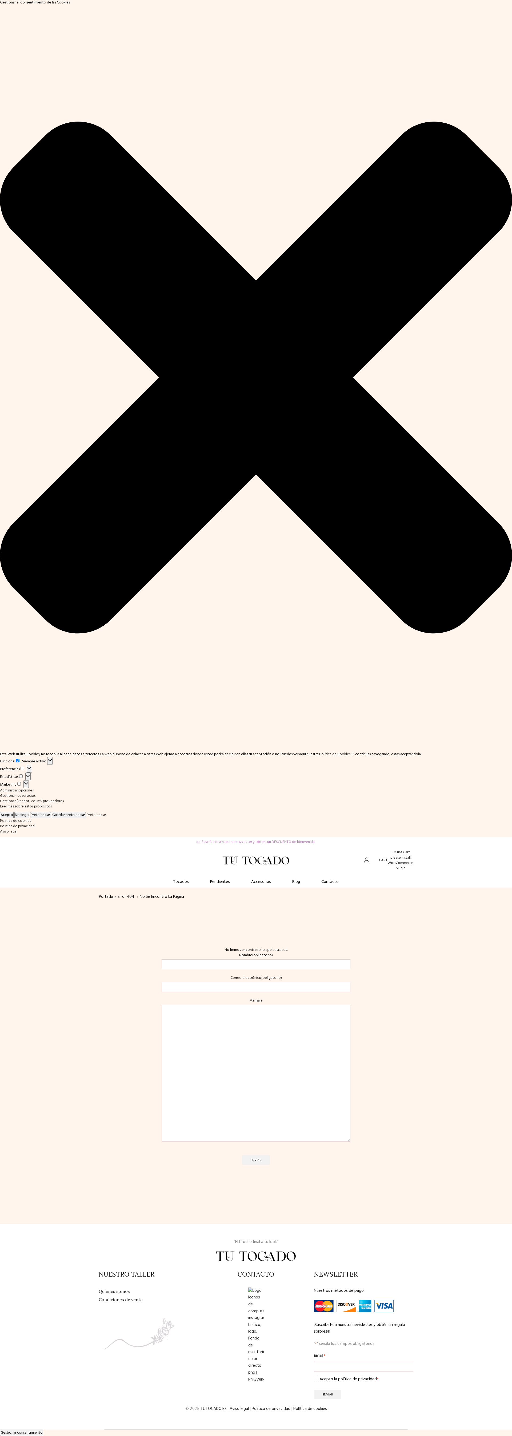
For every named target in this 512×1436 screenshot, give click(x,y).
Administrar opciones (17, 790)
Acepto (7, 815)
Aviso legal (8, 831)
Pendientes (220, 882)
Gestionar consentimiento (22, 1433)
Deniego (22, 815)
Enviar (256, 1160)
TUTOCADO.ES (214, 1408)
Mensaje (256, 1000)
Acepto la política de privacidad (349, 1379)
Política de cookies (15, 821)
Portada (106, 897)
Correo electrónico (256, 978)
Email (319, 1356)
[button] (256, 378)
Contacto (330, 882)
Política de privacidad (17, 826)
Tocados (181, 882)
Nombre (256, 955)
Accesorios (261, 882)
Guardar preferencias (68, 815)
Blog (296, 882)
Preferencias (40, 815)
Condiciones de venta (121, 1299)
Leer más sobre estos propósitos (26, 806)
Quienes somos (114, 1291)
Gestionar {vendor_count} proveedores (32, 801)
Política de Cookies (334, 754)
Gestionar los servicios (17, 796)
